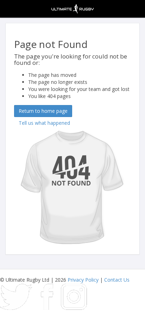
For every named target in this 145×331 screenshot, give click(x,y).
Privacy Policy (83, 279)
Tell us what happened (44, 122)
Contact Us (117, 279)
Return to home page (43, 111)
